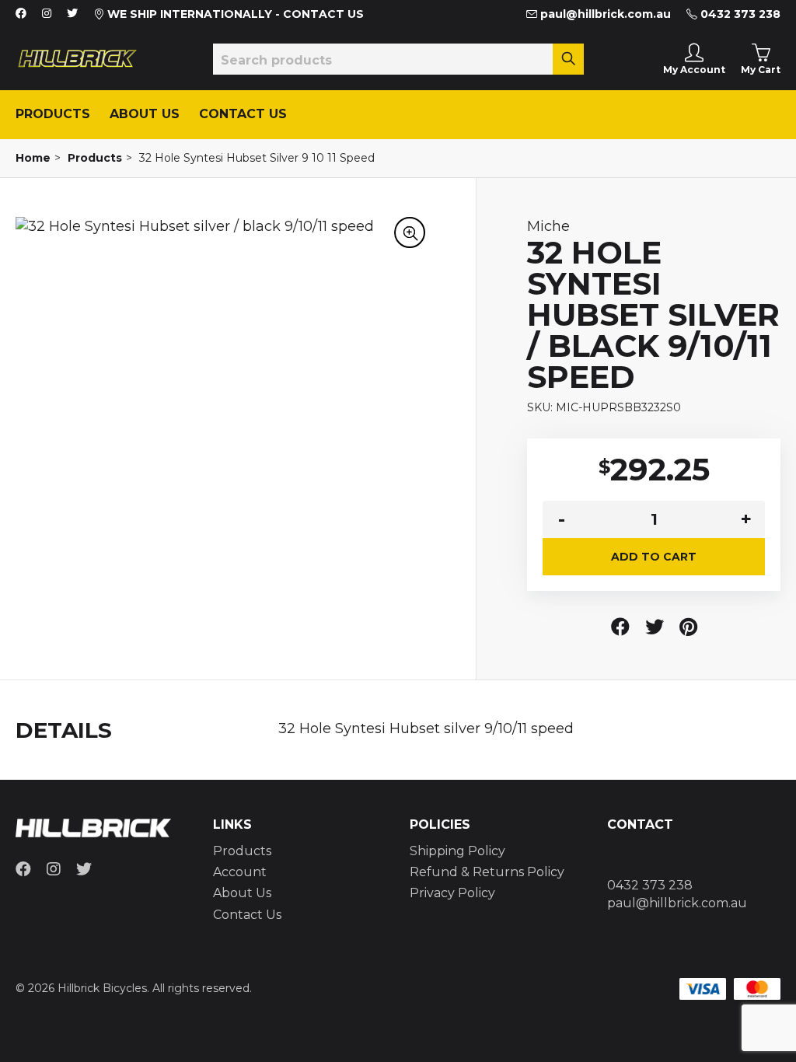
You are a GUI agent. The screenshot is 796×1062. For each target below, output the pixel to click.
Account (240, 872)
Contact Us (243, 114)
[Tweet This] (654, 627)
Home (33, 158)
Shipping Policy (457, 851)
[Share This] (620, 627)
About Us (145, 114)
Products (53, 114)
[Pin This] (688, 627)
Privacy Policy (452, 893)
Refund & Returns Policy (487, 872)
